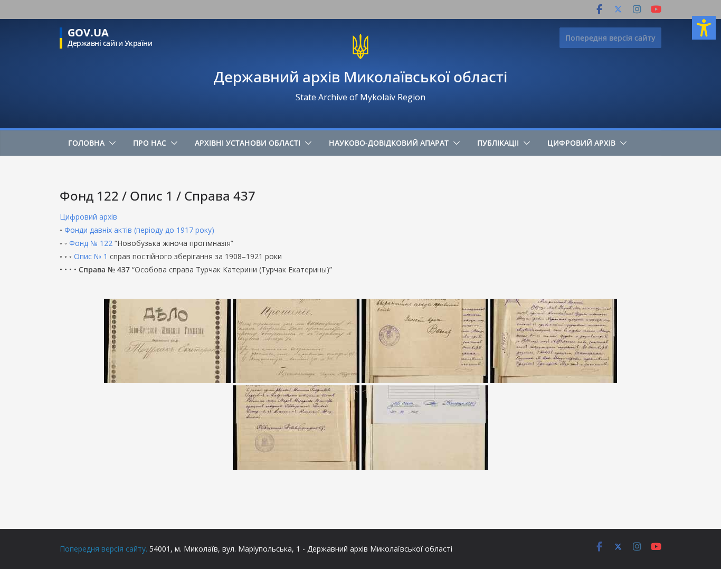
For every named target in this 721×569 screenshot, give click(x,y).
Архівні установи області (247, 143)
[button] (110, 143)
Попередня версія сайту (610, 38)
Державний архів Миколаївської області (360, 77)
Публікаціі (498, 143)
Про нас (149, 143)
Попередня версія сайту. (103, 549)
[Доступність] (704, 28)
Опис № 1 (91, 256)
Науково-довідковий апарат (389, 143)
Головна (86, 143)
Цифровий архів (581, 143)
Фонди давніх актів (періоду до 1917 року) (139, 230)
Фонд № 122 (90, 243)
